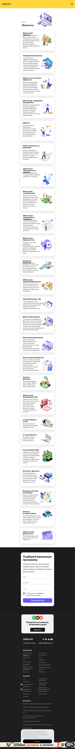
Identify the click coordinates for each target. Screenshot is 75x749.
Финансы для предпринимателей (30, 396)
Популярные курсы (45, 667)
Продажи (26, 672)
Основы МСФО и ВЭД (31, 450)
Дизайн (41, 669)
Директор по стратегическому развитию (29, 170)
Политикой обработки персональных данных (38, 737)
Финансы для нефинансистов (28, 239)
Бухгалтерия (27, 662)
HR (24, 659)
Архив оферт (27, 728)
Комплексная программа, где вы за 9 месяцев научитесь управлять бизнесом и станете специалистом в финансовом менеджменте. (31, 287)
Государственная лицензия (32, 721)
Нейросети (42, 672)
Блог (24, 679)
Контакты (26, 681)
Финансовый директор (28, 34)
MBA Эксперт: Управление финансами (32, 281)
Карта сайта (42, 694)
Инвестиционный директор (33, 358)
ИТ (24, 667)
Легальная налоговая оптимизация (30, 492)
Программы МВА (44, 665)
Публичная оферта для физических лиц (36, 707)
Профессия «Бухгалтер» (27, 262)
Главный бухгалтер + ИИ (32, 299)
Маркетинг (26, 664)
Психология (42, 662)
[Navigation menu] (72, 4)
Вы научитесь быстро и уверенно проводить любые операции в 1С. (29, 438)
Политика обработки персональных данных (37, 704)
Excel (40, 657)
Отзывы (25, 696)
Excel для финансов (26, 378)
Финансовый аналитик (31, 317)
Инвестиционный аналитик (33, 338)
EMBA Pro (26, 123)
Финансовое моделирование (29, 192)
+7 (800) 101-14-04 (29, 643)
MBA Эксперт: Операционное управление (28, 217)
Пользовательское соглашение (33, 716)
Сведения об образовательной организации (44, 689)
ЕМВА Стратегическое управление (31, 146)
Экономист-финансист (31, 471)
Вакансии (26, 694)
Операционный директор (32, 56)
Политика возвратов (29, 718)
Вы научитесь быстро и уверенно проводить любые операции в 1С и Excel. (30, 425)
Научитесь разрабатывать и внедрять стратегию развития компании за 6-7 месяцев (31, 174)
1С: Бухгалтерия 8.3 (30, 435)
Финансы (42, 660)
